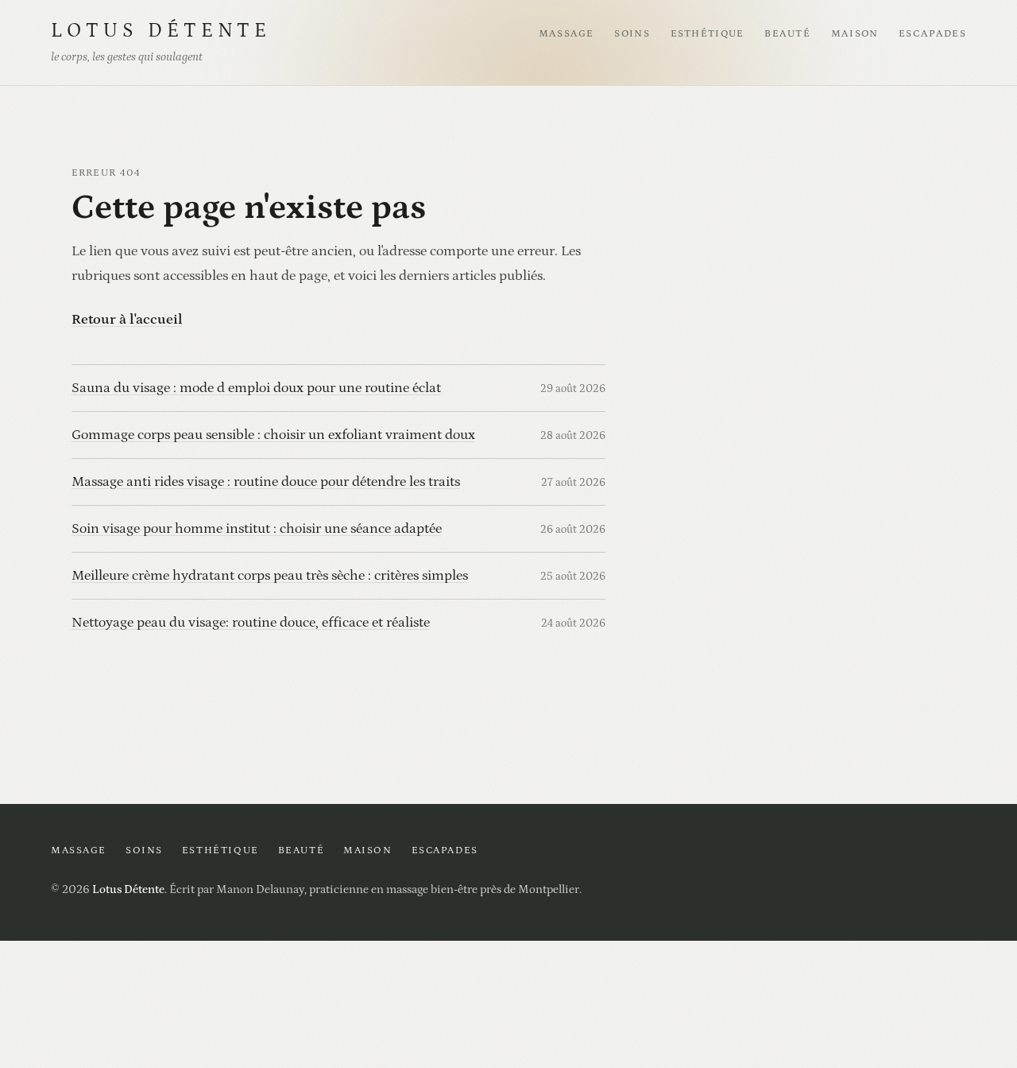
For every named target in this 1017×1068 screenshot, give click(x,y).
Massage (566, 34)
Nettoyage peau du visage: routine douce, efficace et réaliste (251, 622)
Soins (632, 34)
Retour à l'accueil (127, 319)
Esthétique (707, 34)
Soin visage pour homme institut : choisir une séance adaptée (257, 528)
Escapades (932, 34)
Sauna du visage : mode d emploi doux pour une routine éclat (256, 387)
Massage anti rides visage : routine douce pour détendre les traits (266, 481)
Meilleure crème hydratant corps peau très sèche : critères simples (270, 575)
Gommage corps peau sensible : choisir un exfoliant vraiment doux (273, 434)
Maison (855, 34)
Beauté (787, 34)
